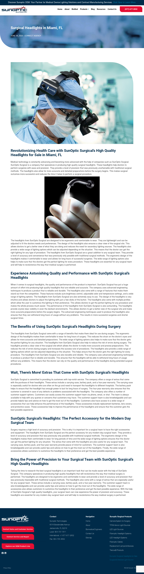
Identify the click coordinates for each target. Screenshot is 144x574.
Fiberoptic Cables (116, 542)
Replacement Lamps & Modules (122, 546)
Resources (101, 9)
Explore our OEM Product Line (18, 546)
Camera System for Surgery (120, 521)
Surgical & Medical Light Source (121, 560)
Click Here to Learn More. (124, 3)
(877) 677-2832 (131, 9)
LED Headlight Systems (118, 538)
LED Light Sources (116, 529)
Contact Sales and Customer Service (18, 529)
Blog (93, 9)
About (67, 9)
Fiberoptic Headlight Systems (120, 533)
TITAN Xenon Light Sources (120, 525)
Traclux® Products (117, 550)
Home (59, 9)
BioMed (75, 9)
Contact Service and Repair (18, 537)
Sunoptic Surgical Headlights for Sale (123, 556)
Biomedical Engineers (94, 529)
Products (83, 9)
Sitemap (89, 538)
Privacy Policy (7, 568)
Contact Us (112, 9)
